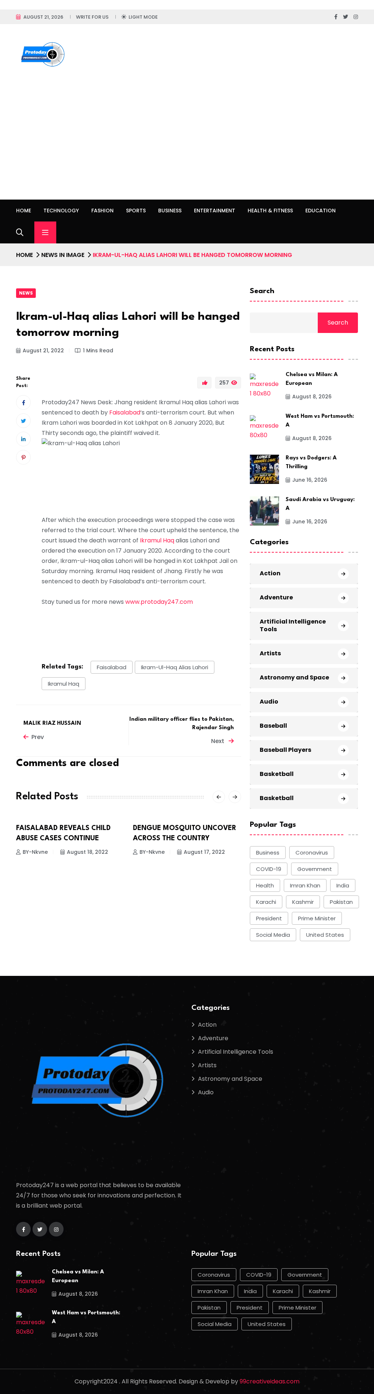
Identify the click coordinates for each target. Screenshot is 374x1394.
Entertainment (214, 210)
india (342, 885)
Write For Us (92, 17)
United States (325, 935)
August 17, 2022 (204, 852)
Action (270, 573)
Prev (37, 737)
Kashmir (303, 902)
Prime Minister (317, 918)
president (269, 918)
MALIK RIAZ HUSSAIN (52, 723)
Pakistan (341, 902)
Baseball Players (285, 750)
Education (320, 210)
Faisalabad (124, 412)
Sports (136, 210)
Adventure (276, 597)
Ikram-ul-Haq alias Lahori (174, 667)
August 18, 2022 (87, 852)
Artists (270, 653)
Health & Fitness (270, 210)
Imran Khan (305, 885)
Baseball (273, 725)
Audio (269, 701)
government (314, 869)
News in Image (62, 255)
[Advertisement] (187, 145)
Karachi (266, 902)
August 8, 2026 (312, 396)
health (265, 885)
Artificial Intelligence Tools (293, 625)
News (26, 293)
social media (273, 935)
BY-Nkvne (35, 852)
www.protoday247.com (159, 602)
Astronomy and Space (294, 677)
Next (218, 741)
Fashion (102, 210)
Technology (61, 210)
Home (23, 210)
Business (170, 210)
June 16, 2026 (309, 480)
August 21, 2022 (43, 350)
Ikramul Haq (157, 540)
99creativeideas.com (269, 1381)
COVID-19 (268, 869)
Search (262, 291)
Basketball (277, 774)
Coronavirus (311, 852)
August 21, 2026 (43, 17)
